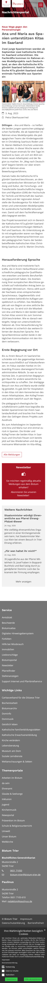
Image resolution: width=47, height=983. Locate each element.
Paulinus (8, 882)
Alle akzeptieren (33, 979)
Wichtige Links (12, 690)
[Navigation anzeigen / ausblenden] (40, 4)
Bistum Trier (10, 850)
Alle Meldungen (12, 454)
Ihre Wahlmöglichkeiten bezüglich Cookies (23, 932)
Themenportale (12, 770)
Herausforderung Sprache (21, 259)
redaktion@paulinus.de (20, 901)
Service (7, 610)
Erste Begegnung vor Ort (20, 350)
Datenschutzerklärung (34, 956)
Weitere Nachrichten (18, 509)
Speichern (11, 979)
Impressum (6, 960)
